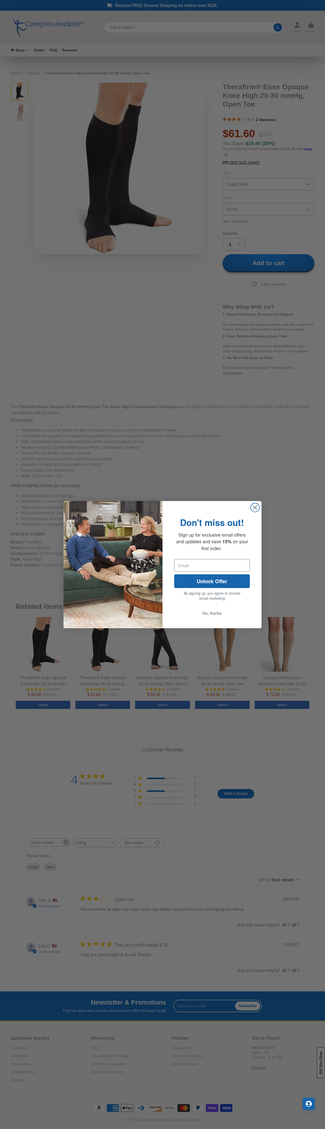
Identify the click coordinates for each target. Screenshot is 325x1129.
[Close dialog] (255, 507)
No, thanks (212, 613)
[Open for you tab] (309, 1104)
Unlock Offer (212, 581)
